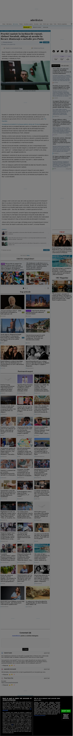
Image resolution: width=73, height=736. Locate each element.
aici (12, 724)
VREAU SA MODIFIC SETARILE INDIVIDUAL (66, 716)
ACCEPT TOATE (66, 711)
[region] (36, 716)
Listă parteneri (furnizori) (39, 715)
